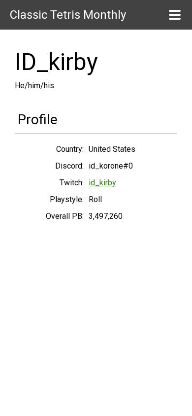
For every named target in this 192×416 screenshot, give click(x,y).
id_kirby (102, 182)
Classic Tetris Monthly (68, 15)
